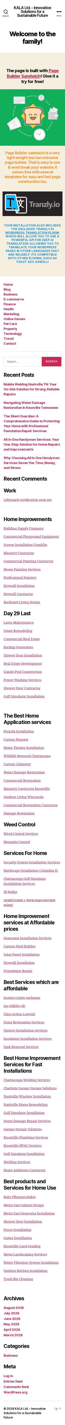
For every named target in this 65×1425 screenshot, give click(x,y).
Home (8, 284)
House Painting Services (22, 569)
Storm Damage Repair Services (27, 1121)
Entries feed (13, 1381)
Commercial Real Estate (22, 639)
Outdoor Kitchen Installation (25, 1271)
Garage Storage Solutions (23, 1129)
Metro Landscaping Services (25, 1254)
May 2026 (11, 1324)
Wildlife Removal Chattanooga (27, 756)
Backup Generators (18, 647)
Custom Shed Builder (20, 946)
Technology (13, 334)
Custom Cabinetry (17, 764)
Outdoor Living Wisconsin (24, 797)
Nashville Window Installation (27, 1097)
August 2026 (14, 1308)
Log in (8, 1376)
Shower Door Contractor (22, 688)
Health (9, 309)
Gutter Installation (18, 1238)
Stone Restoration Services (24, 1022)
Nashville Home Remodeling (26, 1105)
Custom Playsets (16, 740)
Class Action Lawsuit (19, 1014)
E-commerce (14, 299)
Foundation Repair (18, 971)
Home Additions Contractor (25, 1170)
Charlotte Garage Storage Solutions (30, 1088)
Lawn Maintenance (19, 623)
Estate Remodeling (18, 631)
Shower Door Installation (23, 655)
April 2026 (12, 1330)
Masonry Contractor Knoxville (27, 789)
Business (10, 294)
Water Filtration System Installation (31, 1263)
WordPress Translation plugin (32, 232)
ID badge (10, 892)
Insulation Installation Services (28, 1039)
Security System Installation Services (32, 862)
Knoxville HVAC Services (23, 1146)
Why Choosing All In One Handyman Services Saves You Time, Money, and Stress (31, 463)
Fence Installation (17, 1230)
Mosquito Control (17, 842)
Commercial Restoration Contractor (31, 805)
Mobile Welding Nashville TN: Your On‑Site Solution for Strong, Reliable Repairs (31, 389)
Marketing (11, 314)
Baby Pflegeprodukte (20, 1197)
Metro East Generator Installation (29, 1213)
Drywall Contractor (18, 594)
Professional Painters (20, 578)
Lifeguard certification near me (28, 500)
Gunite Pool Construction (23, 672)
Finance (10, 304)
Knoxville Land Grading (22, 1246)
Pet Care (10, 324)
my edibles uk (14, 1006)
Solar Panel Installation (22, 955)
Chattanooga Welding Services (27, 1080)
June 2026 (12, 1319)
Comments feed (16, 1387)
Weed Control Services (21, 834)
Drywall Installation (19, 586)
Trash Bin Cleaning (18, 1279)
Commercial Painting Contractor (28, 561)
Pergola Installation (19, 731)
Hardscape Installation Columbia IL (31, 871)
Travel (9, 338)
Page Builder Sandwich (32, 73)
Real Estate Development (23, 664)
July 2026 (11, 1313)
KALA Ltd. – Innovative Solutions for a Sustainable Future (32, 11)
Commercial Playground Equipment (31, 537)
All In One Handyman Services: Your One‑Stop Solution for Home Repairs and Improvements (32, 444)
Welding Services (17, 1162)
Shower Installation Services (25, 1031)
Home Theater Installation (24, 748)
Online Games (14, 319)
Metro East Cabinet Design (24, 1205)
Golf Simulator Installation (24, 696)
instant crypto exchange (22, 998)
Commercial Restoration (22, 781)
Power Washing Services (22, 680)
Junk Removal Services (21, 1047)
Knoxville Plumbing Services (26, 1138)
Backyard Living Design (22, 602)
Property (10, 329)
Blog (7, 289)
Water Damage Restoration (24, 772)
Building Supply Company (24, 528)
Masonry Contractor (19, 553)
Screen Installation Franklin (25, 545)
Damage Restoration (19, 813)
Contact (10, 343)
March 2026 (13, 1335)
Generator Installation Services (27, 938)
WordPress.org (15, 1392)
